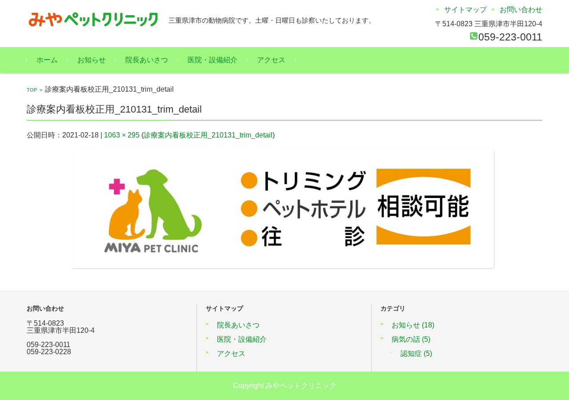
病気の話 (411, 339)
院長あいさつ (146, 60)
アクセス (271, 60)
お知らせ (91, 60)
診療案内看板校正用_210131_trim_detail (208, 135)
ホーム (47, 60)
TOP (32, 90)
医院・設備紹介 (212, 60)
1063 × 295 (122, 135)
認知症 (416, 353)
